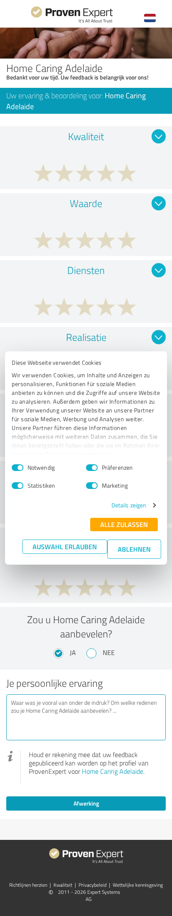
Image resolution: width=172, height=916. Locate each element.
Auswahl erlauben (65, 546)
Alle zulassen (124, 524)
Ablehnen (134, 549)
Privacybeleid (92, 884)
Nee (109, 652)
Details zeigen (128, 505)
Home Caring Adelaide (112, 771)
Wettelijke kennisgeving (138, 884)
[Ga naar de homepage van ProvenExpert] (72, 22)
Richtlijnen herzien (28, 884)
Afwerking (86, 803)
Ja (73, 652)
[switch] (92, 467)
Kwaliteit (62, 884)
